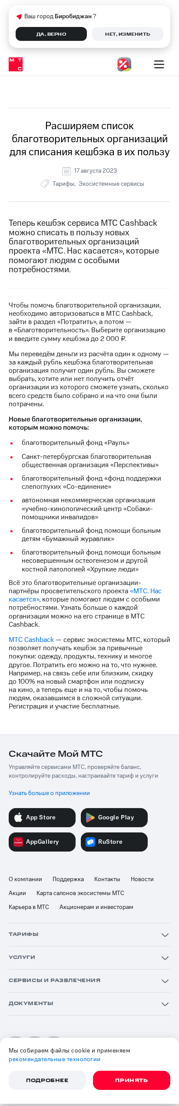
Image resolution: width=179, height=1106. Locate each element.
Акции (17, 893)
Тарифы (63, 184)
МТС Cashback (31, 640)
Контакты (107, 879)
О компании (25, 879)
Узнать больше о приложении (49, 793)
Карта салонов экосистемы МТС (80, 893)
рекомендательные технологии (55, 1059)
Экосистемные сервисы (111, 184)
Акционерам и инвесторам (96, 907)
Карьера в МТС (29, 907)
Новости (142, 879)
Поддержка (68, 879)
